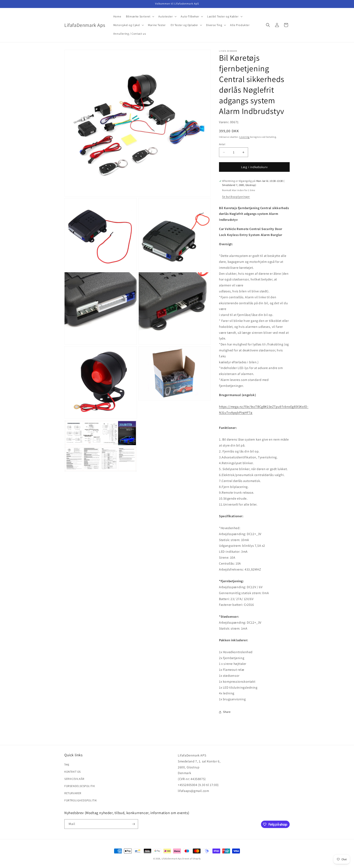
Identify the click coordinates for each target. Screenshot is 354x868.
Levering (244, 136)
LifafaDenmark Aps (172, 858)
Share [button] (227, 712)
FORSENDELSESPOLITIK (79, 786)
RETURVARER (72, 793)
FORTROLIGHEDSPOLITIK (80, 800)
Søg (66, 764)
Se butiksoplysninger (236, 196)
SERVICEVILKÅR (74, 779)
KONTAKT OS (72, 771)
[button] (140, 16)
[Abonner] (133, 824)
